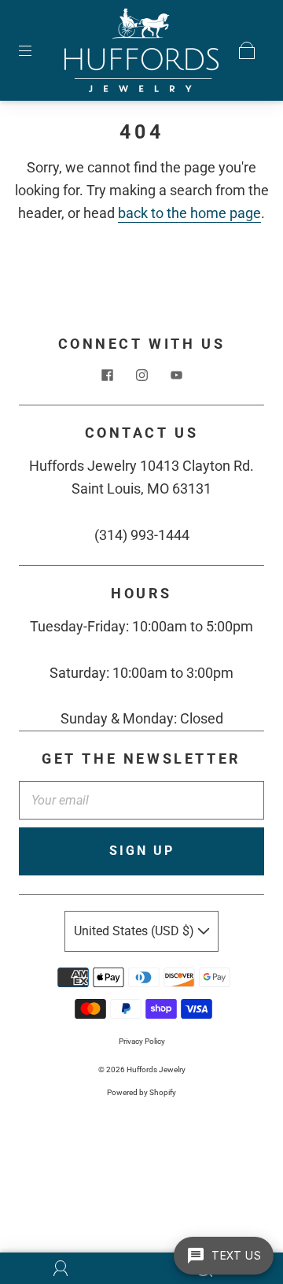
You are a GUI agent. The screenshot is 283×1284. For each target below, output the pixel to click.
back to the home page (189, 213)
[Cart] (247, 50)
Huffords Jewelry (156, 1069)
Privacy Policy (142, 1041)
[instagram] (141, 374)
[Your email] (141, 800)
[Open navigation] (36, 50)
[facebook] (107, 374)
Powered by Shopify (141, 1092)
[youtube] (176, 374)
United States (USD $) (135, 930)
